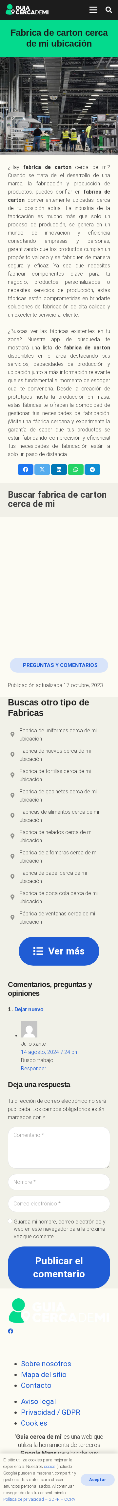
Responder (33, 1068)
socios (49, 1466)
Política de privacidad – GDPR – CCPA (39, 1499)
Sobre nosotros (46, 1364)
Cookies (34, 1423)
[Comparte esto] (25, 469)
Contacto (36, 1385)
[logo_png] (27, 9)
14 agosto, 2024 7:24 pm (50, 1052)
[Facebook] (10, 1331)
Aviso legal (38, 1401)
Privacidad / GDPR (50, 1412)
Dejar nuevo (28, 1009)
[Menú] (93, 10)
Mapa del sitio (44, 1374)
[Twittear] (42, 469)
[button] (109, 10)
